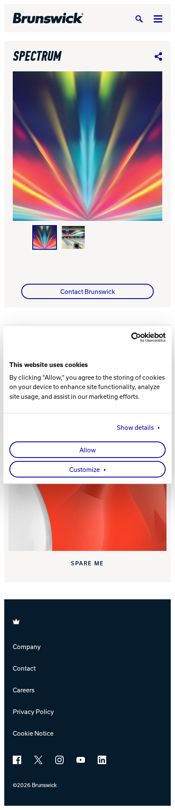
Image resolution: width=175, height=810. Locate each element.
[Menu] (158, 18)
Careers (23, 690)
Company (27, 646)
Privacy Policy (33, 711)
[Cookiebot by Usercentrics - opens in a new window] (128, 337)
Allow (87, 450)
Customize (84, 469)
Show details (135, 427)
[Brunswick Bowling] (48, 18)
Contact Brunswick (87, 291)
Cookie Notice (33, 733)
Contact (24, 668)
